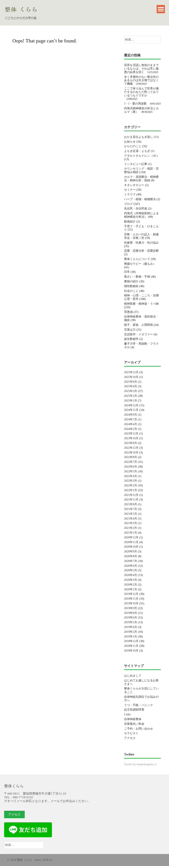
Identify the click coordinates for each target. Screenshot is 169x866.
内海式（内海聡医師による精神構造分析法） (141, 215)
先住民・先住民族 (135, 208)
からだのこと (132, 146)
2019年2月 (130, 631)
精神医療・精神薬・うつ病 (141, 303)
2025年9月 (130, 381)
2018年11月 (131, 645)
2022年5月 (130, 471)
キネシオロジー (134, 185)
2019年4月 (130, 627)
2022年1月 (130, 490)
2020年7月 (130, 561)
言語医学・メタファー (138, 334)
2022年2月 (130, 485)
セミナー (130, 189)
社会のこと (131, 290)
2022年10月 (131, 452)
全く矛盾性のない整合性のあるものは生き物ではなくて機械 (141, 80)
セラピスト (131, 733)
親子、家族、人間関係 (138, 324)
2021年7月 (130, 509)
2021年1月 (130, 532)
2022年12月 (131, 447)
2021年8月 (130, 504)
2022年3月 (130, 480)
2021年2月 (130, 527)
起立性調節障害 (134, 709)
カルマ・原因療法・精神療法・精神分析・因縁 (141, 178)
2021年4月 (130, 518)
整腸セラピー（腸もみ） (140, 263)
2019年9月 (130, 608)
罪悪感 (128, 312)
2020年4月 (130, 575)
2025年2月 (130, 395)
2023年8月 (130, 443)
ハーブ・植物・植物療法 (140, 199)
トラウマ (130, 194)
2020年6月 (130, 565)
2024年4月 (130, 424)
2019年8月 (130, 613)
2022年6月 (130, 466)
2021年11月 (131, 499)
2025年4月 (130, 386)
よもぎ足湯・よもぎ (137, 151)
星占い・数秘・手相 (137, 276)
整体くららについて (137, 259)
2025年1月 (130, 400)
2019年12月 (131, 593)
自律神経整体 (132, 719)
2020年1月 (130, 589)
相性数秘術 (131, 286)
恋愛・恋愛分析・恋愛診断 (141, 250)
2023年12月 (131, 433)
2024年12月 (131, 405)
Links (127, 714)
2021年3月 (130, 523)
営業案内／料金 (134, 723)
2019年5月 (130, 622)
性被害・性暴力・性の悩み (141, 242)
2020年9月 (130, 551)
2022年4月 (130, 476)
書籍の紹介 (131, 281)
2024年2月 (130, 429)
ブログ (128, 204)
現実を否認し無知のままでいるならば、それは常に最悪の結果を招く (141, 69)
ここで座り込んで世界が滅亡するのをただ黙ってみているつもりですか (141, 92)
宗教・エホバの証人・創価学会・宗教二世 (141, 236)
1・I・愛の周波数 (135, 103)
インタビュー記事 (135, 164)
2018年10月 (131, 650)
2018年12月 (131, 641)
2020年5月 (130, 570)
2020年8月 (130, 556)
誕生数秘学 (131, 338)
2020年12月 (131, 537)
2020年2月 (130, 584)
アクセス (130, 738)
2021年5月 (130, 513)
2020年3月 (130, 579)
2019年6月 (130, 617)
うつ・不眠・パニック (138, 705)
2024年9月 (130, 414)
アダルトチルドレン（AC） (142, 155)
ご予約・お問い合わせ (138, 728)
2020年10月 (131, 546)
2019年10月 (131, 603)
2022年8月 (130, 457)
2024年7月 (130, 419)
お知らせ (130, 141)
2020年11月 (131, 542)
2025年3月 (130, 391)
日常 (127, 271)
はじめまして (132, 675)
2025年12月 (131, 372)
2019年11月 (131, 598)
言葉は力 (130, 329)
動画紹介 (130, 221)
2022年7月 (130, 461)
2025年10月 (131, 377)
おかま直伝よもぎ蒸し (138, 136)
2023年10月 (131, 438)
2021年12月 (131, 495)
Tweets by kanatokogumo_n (140, 764)
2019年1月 (130, 636)
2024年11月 (131, 409)
